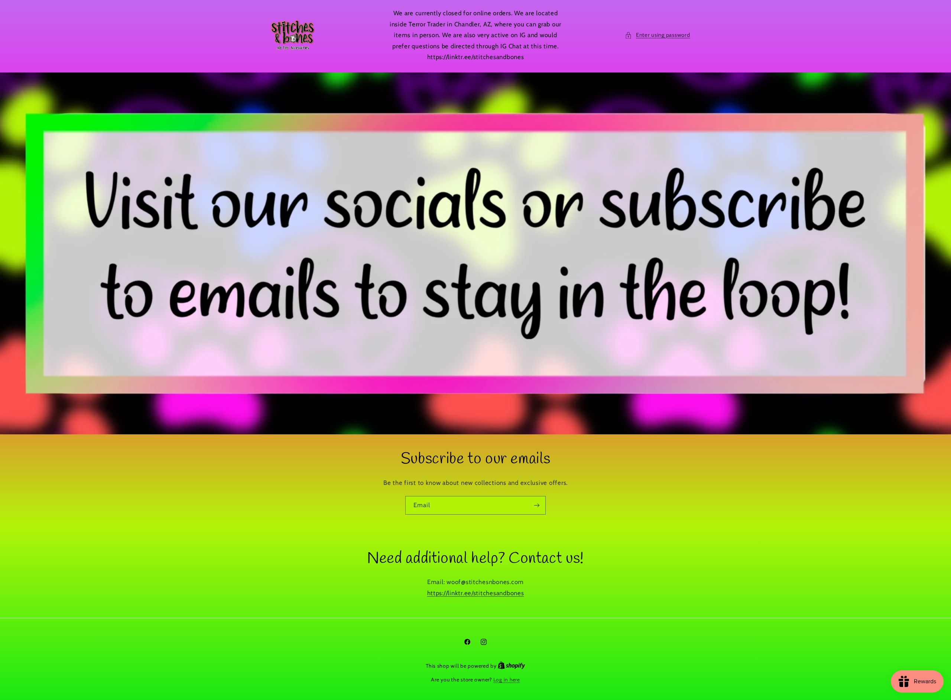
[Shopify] (511, 666)
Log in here (506, 680)
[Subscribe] (536, 505)
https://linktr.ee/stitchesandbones (475, 593)
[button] (657, 35)
